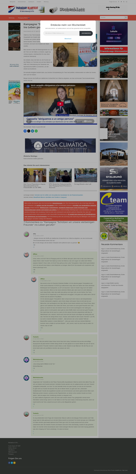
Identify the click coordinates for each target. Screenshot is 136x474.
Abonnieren (86, 33)
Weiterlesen (68, 38)
